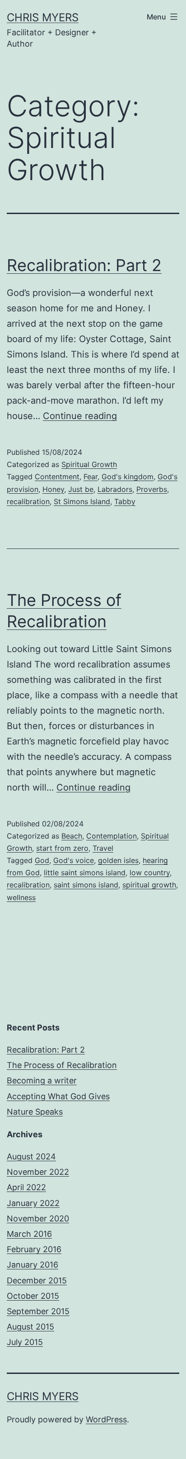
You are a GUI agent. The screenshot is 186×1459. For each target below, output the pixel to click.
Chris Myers (43, 17)
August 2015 (30, 1326)
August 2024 (31, 1156)
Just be (80, 489)
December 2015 (37, 1280)
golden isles (118, 860)
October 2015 (33, 1296)
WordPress (106, 1419)
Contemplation (111, 835)
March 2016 (29, 1234)
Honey (53, 489)
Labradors (115, 489)
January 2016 (32, 1264)
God (42, 860)
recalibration (28, 501)
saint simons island (86, 884)
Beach (71, 835)
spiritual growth (149, 884)
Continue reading (80, 415)
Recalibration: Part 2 (84, 265)
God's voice (73, 860)
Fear (91, 476)
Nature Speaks (35, 1111)
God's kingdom (127, 476)
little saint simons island (85, 872)
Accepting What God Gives (58, 1096)
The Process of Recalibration (62, 1065)
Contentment (57, 476)
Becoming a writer (42, 1080)
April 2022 (26, 1187)
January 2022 (33, 1203)
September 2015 (38, 1311)
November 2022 (38, 1172)
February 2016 (34, 1249)
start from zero (62, 848)
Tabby (124, 501)
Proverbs (151, 489)
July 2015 (25, 1342)
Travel (103, 848)
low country (150, 872)
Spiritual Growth (89, 464)
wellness (21, 897)
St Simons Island (82, 501)
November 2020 (38, 1218)
